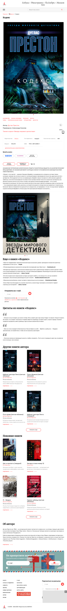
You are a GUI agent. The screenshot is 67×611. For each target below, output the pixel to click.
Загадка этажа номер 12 (35, 463)
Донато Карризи (7, 501)
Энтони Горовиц (31, 503)
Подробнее (6, 385)
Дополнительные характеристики (14, 148)
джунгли (35, 120)
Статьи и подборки (8, 582)
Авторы (5, 587)
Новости (5, 585)
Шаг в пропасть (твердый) (12, 463)
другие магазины (32, 156)
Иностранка (37, 3)
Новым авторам (7, 590)
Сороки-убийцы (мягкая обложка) (35, 500)
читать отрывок (9, 164)
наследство (6, 118)
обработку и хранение (11, 299)
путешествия (27, 120)
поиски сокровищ (16, 118)
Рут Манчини (6, 465)
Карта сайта (20, 590)
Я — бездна (7, 500)
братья (32, 118)
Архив (4, 597)
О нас (18, 580)
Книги (43, 5)
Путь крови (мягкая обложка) (13, 414)
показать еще (33, 429)
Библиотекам (6, 592)
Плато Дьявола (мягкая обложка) (35, 375)
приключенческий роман (15, 120)
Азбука (25, 3)
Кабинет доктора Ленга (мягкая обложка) (14, 375)
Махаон (60, 3)
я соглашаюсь (21, 298)
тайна (4, 120)
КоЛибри (49, 3)
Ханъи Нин (30, 465)
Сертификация (21, 587)
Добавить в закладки (23, 164)
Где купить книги (22, 585)
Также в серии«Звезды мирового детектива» (19, 131)
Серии (4, 595)
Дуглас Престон (13, 125)
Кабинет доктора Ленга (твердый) (35, 415)
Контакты (19, 582)
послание (26, 118)
